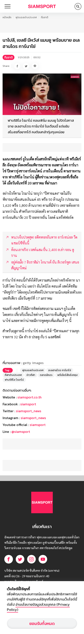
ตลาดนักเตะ (46, 375)
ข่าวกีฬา (30, 375)
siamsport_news (28, 410)
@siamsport (20, 431)
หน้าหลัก (7, 17)
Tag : (8, 370)
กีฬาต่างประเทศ (13, 375)
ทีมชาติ (44, 17)
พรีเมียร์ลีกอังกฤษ (67, 375)
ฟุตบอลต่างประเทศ (26, 17)
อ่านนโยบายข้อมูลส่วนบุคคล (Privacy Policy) (38, 607)
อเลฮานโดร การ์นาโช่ (59, 370)
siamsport (28, 404)
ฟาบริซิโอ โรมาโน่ (14, 380)
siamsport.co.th (29, 397)
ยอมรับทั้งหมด (42, 623)
